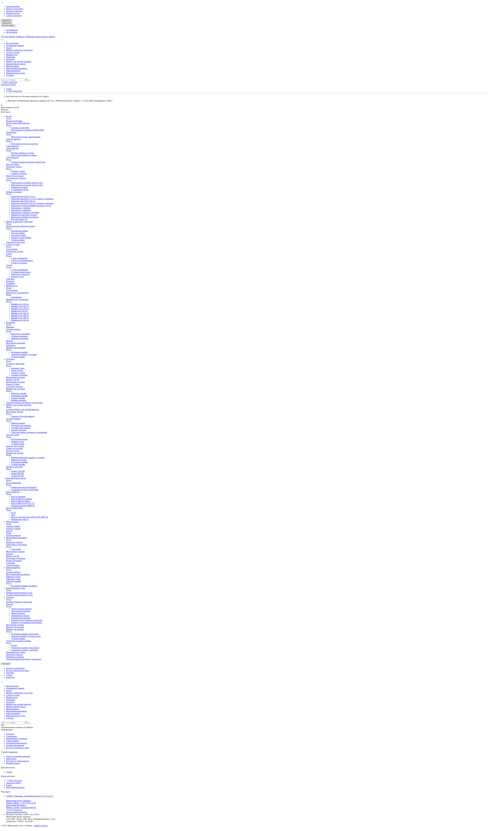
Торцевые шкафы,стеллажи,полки (26, 636)
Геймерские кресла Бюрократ (24, 487)
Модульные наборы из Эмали (24, 155)
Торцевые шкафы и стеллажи (24, 354)
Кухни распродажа (14, 121)
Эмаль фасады (12, 148)
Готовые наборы (13, 329)
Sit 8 (13, 515)
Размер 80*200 (17, 474)
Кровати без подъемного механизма (26, 620)
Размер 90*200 (17, 476)
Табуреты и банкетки (20, 274)
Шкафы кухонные (14, 192)
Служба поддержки (9, 752)
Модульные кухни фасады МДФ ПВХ (27, 130)
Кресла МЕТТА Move (20, 501)
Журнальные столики (15, 377)
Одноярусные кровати (21, 428)
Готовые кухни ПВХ (20, 128)
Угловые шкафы (18, 357)
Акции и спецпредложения (18, 756)
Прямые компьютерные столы (19, 593)
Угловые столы (17, 444)
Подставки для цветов (15, 558)
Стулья (9, 265)
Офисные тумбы (13, 579)
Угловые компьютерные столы (19, 595)
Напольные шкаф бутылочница (24, 217)
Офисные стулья (13, 577)
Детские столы (12, 435)
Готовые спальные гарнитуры (19, 602)
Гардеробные (12, 290)
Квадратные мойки (19, 231)
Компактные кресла (19, 519)
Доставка (10, 673)
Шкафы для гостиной (15, 389)
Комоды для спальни (15, 627)
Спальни (10, 75)
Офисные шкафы (13, 581)
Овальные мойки (18, 235)
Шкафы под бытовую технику (24, 215)
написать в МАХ (8, 84)
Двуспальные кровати (20, 611)
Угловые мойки (18, 240)
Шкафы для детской (14, 453)
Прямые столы (17, 441)
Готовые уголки (18, 171)
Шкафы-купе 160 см (20, 313)
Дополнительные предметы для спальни (23, 659)
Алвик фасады (12, 146)
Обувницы (10, 345)
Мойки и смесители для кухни (19, 50)
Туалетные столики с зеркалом (24, 650)
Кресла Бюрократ (13, 483)
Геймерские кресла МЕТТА (23, 506)
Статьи (9, 772)
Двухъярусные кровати (21, 425)
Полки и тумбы (13, 384)
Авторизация (12, 30)
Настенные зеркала (14, 654)
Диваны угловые (13, 528)
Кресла (9, 531)
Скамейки (10, 283)
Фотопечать (11, 132)
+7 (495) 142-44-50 (9, 82)
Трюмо (14, 645)
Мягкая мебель (12, 66)
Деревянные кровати (15, 45)
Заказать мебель (13, 6)
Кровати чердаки (18, 430)
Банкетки (10, 281)
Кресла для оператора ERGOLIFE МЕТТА (29, 517)
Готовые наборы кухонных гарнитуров (28, 162)
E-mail (8, 89)
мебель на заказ (41, 826)
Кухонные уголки (13, 167)
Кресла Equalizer (18, 496)
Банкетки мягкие (13, 535)
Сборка (9, 675)
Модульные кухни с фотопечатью (25, 137)
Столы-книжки (12, 565)
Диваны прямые (13, 526)
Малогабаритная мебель (16, 68)
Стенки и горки (18, 373)
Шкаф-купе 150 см (19, 311)
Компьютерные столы (15, 73)
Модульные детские (14, 412)
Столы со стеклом (19, 263)
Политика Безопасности (16, 743)
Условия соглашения (15, 745)
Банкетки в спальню (15, 657)
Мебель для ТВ (12, 380)
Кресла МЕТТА (13, 492)
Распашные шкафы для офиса (24, 586)
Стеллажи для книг (14, 386)
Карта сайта (11, 759)
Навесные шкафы (18, 393)
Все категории (12, 43)
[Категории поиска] (2, 39)
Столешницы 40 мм (19, 189)
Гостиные (10, 59)
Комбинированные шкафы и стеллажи (28, 457)
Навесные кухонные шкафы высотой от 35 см (31, 206)
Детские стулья (12, 451)
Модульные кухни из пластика (24, 144)
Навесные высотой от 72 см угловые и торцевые (32, 199)
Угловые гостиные (19, 375)
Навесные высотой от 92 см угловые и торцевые (32, 203)
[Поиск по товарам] (30, 80)
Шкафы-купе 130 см (20, 306)
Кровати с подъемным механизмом (26, 622)
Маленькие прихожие (20, 334)
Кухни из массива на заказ (17, 670)
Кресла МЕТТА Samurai (21, 499)
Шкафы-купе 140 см (20, 309)
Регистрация (11, 32)
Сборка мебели (12, 741)
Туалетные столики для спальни (25, 648)
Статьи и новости (13, 16)
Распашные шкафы (19, 352)
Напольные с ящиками (21, 210)
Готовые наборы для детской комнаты (22, 409)
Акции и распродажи (15, 668)
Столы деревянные (19, 258)
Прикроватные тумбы (15, 652)
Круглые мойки (18, 233)
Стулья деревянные (19, 270)
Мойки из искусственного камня (20, 226)
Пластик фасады (13, 139)
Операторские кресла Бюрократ (25, 490)
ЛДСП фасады (12, 157)
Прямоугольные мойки (21, 238)
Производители (13, 13)
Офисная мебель (13, 71)
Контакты (10, 677)
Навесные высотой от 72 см (23, 196)
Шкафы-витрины (18, 400)
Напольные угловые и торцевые (25, 212)
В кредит (10, 734)
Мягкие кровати (18, 423)
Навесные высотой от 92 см (23, 201)
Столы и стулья (12, 52)
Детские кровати (13, 419)
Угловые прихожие (19, 336)
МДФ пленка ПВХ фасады (17, 123)
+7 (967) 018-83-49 (14, 91)
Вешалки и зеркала (14, 542)
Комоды (9, 554)
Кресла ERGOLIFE (14, 508)
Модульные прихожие (15, 343)
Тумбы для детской (14, 448)
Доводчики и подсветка (16, 545)
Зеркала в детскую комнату (23, 416)
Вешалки (10, 327)
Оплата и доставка (14, 11)
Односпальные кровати (21, 609)
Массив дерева (12, 164)
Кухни (9, 48)
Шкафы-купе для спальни (17, 299)
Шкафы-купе (11, 55)
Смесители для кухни (15, 242)
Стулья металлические (21, 272)
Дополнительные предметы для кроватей (29, 432)
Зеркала (9, 341)
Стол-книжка (12, 249)
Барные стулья (17, 277)
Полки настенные (14, 561)
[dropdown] (2, 2)
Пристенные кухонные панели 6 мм (26, 185)
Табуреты (10, 279)
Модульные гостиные (15, 382)
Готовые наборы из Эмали (22, 153)
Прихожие (10, 57)
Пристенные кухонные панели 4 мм (26, 183)
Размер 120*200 (18, 471)
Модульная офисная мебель (18, 574)
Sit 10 (13, 512)
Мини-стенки (17, 370)
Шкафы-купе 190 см (20, 318)
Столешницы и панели (16, 178)
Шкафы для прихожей (15, 348)
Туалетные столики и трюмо (18, 641)
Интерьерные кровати (20, 618)
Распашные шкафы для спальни (25, 634)
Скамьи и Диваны (19, 173)
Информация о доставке (16, 738)
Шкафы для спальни (15, 629)
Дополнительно (8, 767)
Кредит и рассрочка (14, 9)
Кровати (9, 604)
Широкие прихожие (20, 338)
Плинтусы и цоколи (15, 176)
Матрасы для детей (14, 467)
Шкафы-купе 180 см (20, 315)
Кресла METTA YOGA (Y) (22, 503)
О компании (11, 736)
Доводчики (16, 549)
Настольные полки (19, 439)
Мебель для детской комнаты (18, 61)
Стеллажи (10, 563)
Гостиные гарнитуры (15, 364)
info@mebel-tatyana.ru (15, 787)
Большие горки (17, 368)
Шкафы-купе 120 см (20, 304)
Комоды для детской (15, 446)
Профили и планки (19, 187)
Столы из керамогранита (22, 260)
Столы (9, 254)
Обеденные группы (14, 251)
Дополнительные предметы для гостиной (24, 403)
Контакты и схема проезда (17, 761)
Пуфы (8, 533)
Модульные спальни (15, 625)
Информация (6, 730)
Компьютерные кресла (16, 64)
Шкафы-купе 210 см (20, 320)
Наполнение (16, 297)
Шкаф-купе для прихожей (17, 293)
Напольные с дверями (20, 208)
